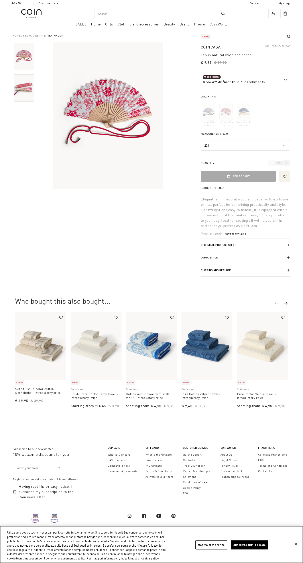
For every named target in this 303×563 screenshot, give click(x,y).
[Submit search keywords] (223, 14)
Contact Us (265, 471)
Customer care (48, 3)
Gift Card (152, 447)
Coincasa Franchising (272, 454)
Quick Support (192, 454)
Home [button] (96, 24)
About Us (226, 454)
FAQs (261, 460)
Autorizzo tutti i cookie (249, 544)
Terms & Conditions (159, 471)
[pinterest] (173, 515)
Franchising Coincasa (235, 476)
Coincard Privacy (119, 465)
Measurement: (214, 133)
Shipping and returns (216, 270)
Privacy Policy (229, 465)
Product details (212, 188)
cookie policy (150, 558)
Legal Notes (228, 460)
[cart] (285, 13)
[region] (151, 544)
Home (17, 35)
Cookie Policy (192, 487)
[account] (273, 13)
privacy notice (57, 486)
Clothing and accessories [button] (138, 24)
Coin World (228, 447)
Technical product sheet (219, 245)
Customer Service (195, 447)
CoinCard (114, 447)
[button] (279, 304)
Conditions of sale (195, 482)
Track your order (194, 465)
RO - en (16, 3)
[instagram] (129, 515)
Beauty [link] (169, 24)
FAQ (185, 493)
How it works (154, 460)
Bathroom (55, 35)
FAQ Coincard (117, 460)
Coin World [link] (219, 24)
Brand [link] (184, 24)
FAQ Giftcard (154, 465)
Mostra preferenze (211, 544)
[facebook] (144, 515)
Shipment (189, 476)
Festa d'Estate (35, 35)
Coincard (255, 3)
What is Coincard (119, 454)
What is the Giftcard (159, 454)
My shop (284, 3)
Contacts (189, 460)
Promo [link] (199, 24)
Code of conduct (231, 471)
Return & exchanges (196, 471)
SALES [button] (81, 24)
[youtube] (158, 515)
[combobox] (160, 13)
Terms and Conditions (273, 465)
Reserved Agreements (123, 471)
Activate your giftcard (160, 476)
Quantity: (208, 163)
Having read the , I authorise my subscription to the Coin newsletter (46, 491)
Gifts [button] (109, 24)
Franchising (266, 447)
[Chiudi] (296, 544)
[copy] (288, 36)
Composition (209, 257)
